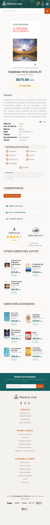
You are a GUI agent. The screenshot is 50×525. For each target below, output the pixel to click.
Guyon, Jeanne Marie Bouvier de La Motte (38, 353)
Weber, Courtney (38, 318)
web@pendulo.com (25, 416)
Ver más (43, 122)
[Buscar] (47, 11)
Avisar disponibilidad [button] (17, 212)
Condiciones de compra (25, 447)
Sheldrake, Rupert (25, 75)
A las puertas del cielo (16, 349)
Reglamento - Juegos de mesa (25, 451)
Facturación (25, 482)
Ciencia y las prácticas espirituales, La (16, 263)
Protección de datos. (25, 441)
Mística (21, 129)
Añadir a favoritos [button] (15, 206)
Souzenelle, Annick (15, 317)
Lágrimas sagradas (36, 316)
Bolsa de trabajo (25, 422)
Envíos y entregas (25, 472)
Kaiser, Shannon (16, 336)
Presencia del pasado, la (37, 265)
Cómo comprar (25, 462)
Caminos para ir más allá (16, 282)
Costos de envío (25, 466)
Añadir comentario (12, 196)
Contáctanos (25, 419)
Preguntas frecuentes (25, 476)
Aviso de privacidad (25, 434)
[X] (25, 403)
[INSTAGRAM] (29, 403)
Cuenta (25, 479)
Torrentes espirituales (37, 349)
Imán (34, 332)
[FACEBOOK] (21, 403)
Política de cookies (25, 444)
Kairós (21, 124)
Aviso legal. (25, 437)
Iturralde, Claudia (36, 335)
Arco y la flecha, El (14, 314)
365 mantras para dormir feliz (16, 332)
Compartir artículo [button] (15, 219)
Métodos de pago (25, 469)
